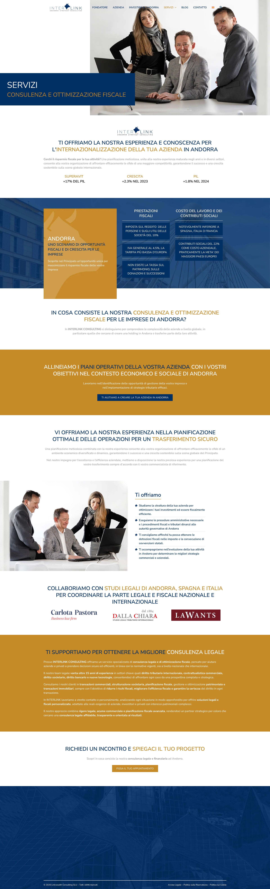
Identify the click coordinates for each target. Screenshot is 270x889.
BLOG (184, 7)
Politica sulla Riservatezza (196, 884)
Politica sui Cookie (218, 884)
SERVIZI (168, 7)
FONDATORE (100, 7)
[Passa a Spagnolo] (213, 7)
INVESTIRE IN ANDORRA (144, 7)
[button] (174, 7)
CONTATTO (200, 7)
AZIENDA (118, 7)
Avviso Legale (174, 884)
